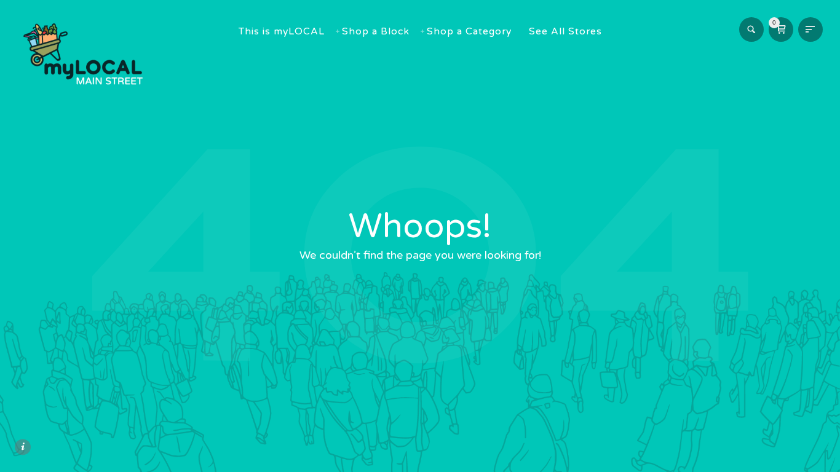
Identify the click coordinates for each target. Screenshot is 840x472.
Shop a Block (376, 31)
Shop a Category (469, 31)
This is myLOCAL (282, 31)
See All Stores (565, 31)
